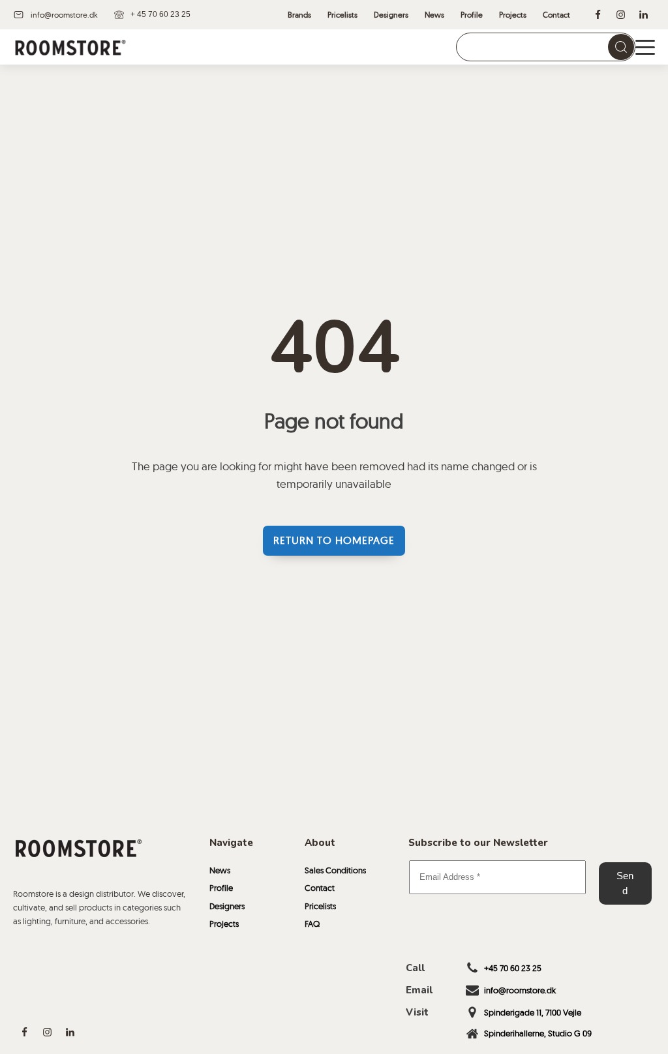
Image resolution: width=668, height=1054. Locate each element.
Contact (320, 887)
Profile (221, 887)
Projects (224, 923)
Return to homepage (334, 540)
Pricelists (320, 906)
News (219, 870)
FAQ (312, 923)
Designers (227, 906)
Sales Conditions (335, 870)
